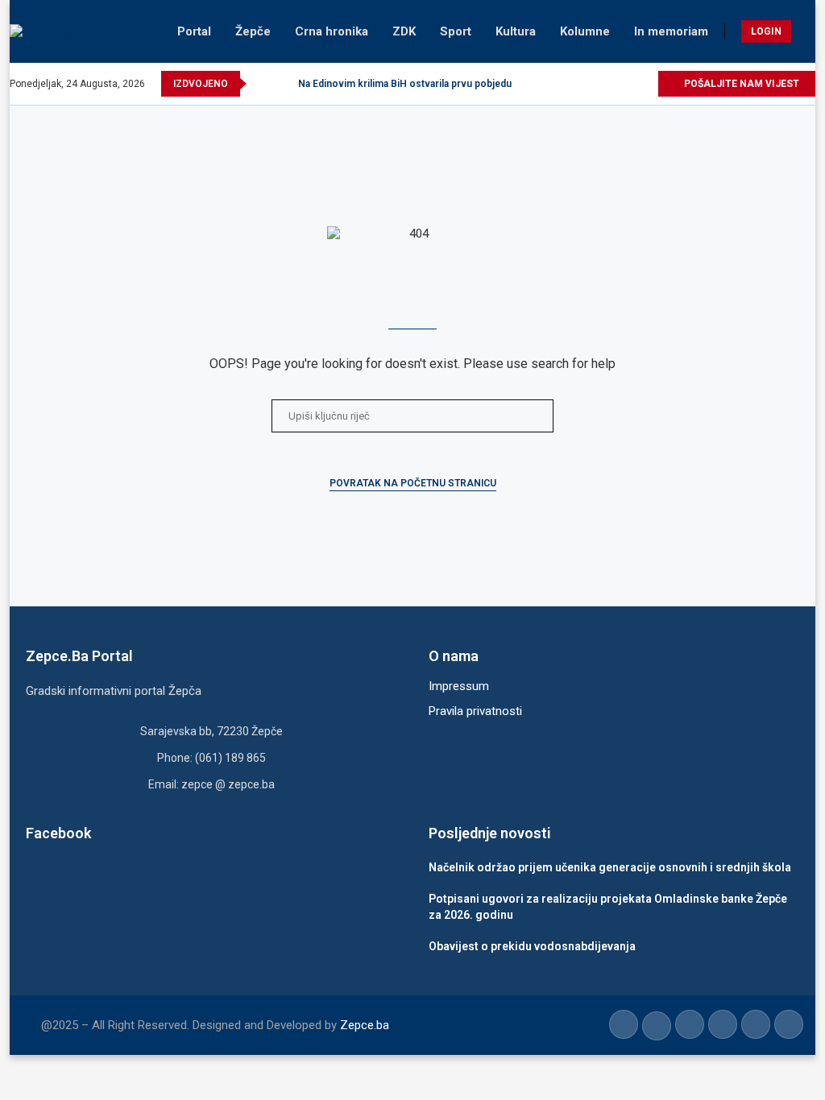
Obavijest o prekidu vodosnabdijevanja (532, 946)
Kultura (515, 31)
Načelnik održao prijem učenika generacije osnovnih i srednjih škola (610, 867)
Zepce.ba (364, 1025)
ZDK (404, 31)
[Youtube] (608, 83)
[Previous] (262, 84)
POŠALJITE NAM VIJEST (740, 83)
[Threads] (645, 83)
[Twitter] (571, 83)
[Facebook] (552, 83)
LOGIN (766, 31)
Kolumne (585, 31)
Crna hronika (331, 31)
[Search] (807, 31)
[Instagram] (589, 83)
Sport (455, 31)
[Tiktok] (626, 83)
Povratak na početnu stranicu (413, 483)
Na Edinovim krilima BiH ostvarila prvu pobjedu (405, 83)
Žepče (253, 31)
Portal (194, 31)
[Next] (283, 84)
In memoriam (671, 31)
